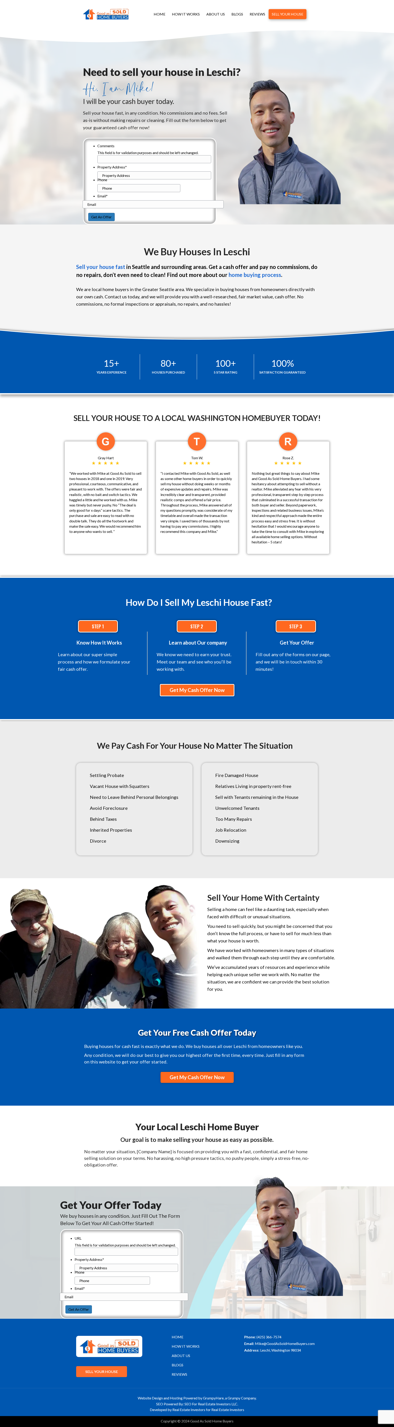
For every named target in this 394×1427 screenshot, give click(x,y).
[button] (197, 690)
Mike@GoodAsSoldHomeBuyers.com (285, 1343)
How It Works (186, 14)
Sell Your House (287, 14)
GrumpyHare (213, 1398)
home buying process (254, 274)
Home (159, 14)
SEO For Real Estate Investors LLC (210, 1404)
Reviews (257, 14)
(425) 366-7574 (269, 1337)
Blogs (237, 14)
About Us (215, 14)
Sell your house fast (100, 266)
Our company (212, 643)
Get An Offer (101, 217)
